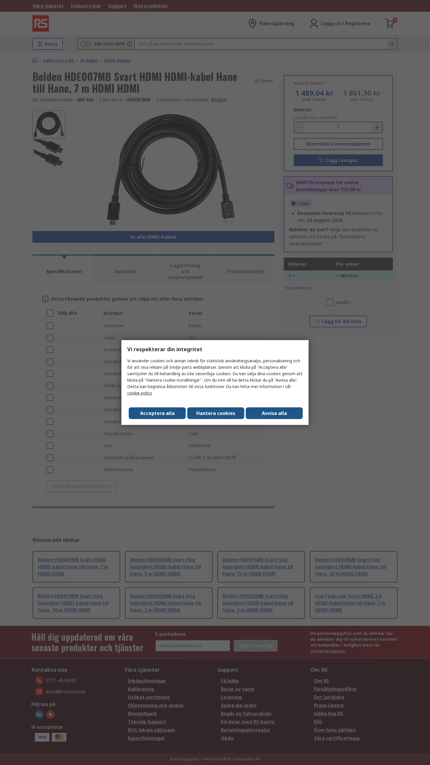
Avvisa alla (274, 413)
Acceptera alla (157, 413)
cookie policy (139, 393)
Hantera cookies (215, 413)
